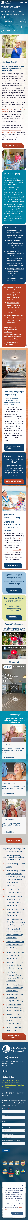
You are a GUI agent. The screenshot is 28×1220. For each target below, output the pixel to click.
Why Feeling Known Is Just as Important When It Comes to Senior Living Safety (12, 825)
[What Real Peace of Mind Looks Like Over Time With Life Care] (14, 763)
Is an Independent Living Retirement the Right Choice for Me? (15, 922)
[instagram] (7, 1071)
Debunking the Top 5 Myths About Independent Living (15, 998)
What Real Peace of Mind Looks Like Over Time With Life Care (13, 788)
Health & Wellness (13, 241)
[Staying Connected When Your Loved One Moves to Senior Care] (14, 725)
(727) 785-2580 (10, 1057)
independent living (13, 187)
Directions (5, 1066)
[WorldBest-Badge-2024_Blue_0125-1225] (23, 1169)
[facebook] (3, 1071)
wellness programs (17, 202)
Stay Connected (13, 316)
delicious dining (7, 109)
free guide (19, 538)
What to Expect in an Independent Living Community (15, 912)
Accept (17, 1213)
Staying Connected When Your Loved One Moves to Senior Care (13, 750)
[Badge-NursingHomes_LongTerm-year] (5, 1169)
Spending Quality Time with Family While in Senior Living (15, 1007)
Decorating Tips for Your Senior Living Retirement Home (14, 965)
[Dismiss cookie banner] (22, 1186)
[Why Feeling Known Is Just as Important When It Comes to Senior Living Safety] (14, 800)
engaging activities (15, 107)
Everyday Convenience (15, 269)
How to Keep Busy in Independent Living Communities (15, 988)
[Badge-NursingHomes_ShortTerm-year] (23, 1161)
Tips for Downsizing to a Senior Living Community (15, 955)
